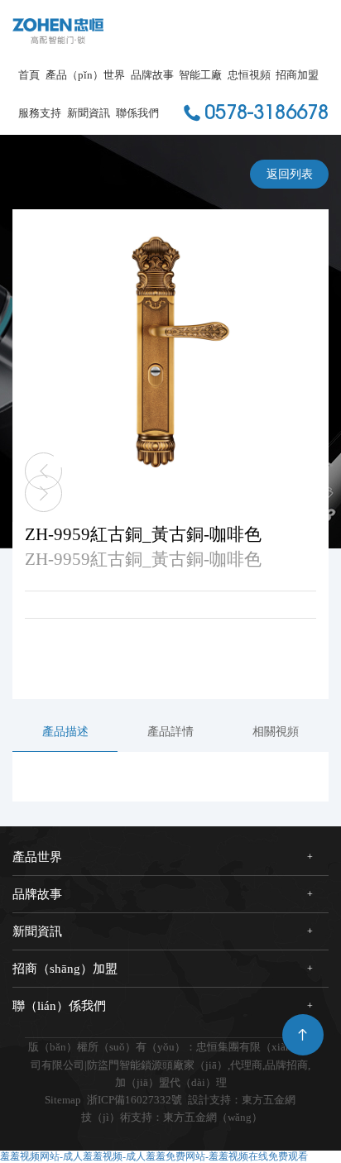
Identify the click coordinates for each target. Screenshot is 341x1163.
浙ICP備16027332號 (134, 1100)
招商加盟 (297, 75)
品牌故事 (152, 75)
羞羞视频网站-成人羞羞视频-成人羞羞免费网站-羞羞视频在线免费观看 (154, 1156)
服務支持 (39, 113)
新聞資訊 (88, 113)
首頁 (29, 75)
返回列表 (290, 174)
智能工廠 (200, 75)
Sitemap (63, 1100)
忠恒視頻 (249, 75)
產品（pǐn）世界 (85, 75)
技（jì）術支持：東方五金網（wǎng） (171, 1117)
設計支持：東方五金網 (241, 1100)
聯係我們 (137, 113)
